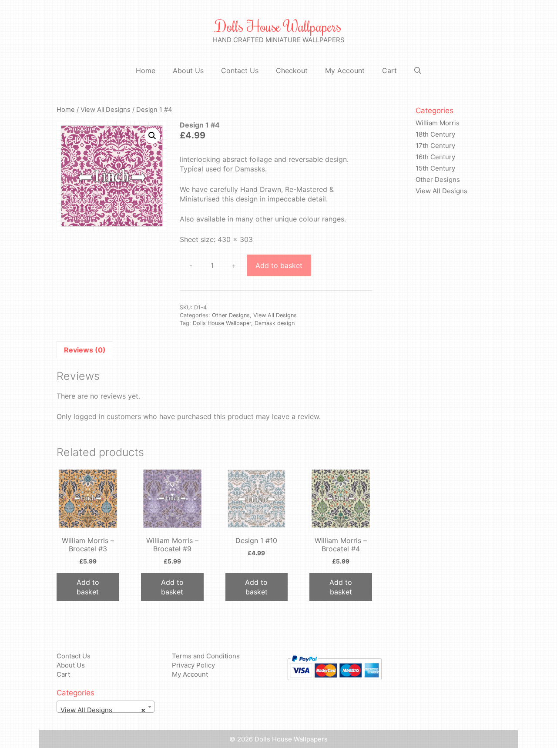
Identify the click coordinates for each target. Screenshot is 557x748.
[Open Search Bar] (418, 70)
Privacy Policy (193, 665)
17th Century (435, 145)
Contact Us (239, 70)
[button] (152, 136)
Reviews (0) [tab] (85, 349)
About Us (188, 70)
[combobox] (105, 707)
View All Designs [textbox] (102, 710)
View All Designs (106, 110)
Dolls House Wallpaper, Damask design (244, 323)
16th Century (435, 157)
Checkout (292, 70)
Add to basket (278, 265)
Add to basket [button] (88, 587)
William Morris (438, 123)
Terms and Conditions (206, 656)
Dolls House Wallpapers (278, 26)
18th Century (435, 134)
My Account (345, 70)
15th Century (435, 168)
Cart (389, 70)
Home (145, 70)
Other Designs (231, 315)
